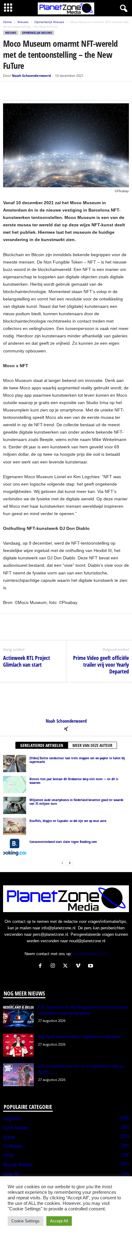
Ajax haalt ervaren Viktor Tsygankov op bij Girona (79, 1036)
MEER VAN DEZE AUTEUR (92, 745)
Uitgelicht (12, 1118)
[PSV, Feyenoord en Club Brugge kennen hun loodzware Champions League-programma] (18, 1015)
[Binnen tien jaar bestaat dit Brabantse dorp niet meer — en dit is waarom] (14, 784)
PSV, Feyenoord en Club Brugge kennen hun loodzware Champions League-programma (83, 1010)
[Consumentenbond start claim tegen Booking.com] (14, 847)
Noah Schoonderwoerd (31, 75)
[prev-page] (62, 863)
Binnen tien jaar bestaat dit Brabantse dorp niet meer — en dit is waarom (73, 780)
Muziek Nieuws (18, 1164)
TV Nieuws (13, 1146)
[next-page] (70, 863)
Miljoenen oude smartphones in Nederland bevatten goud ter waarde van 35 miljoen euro (76, 801)
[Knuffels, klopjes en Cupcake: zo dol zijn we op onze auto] (14, 826)
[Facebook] (9, 91)
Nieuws (23, 22)
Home (7, 22)
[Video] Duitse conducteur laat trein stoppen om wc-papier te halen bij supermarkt (77, 760)
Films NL (11, 1173)
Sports (9, 1137)
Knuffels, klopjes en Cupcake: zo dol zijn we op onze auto (67, 820)
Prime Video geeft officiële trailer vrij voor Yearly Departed (101, 664)
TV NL (8, 1155)
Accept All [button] (59, 1221)
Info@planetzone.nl (90, 953)
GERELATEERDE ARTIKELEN (41, 745)
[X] (23, 91)
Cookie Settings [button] (25, 1221)
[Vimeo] (79, 966)
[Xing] (66, 729)
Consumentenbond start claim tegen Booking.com (63, 841)
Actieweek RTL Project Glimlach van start (26, 661)
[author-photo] (66, 700)
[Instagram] (54, 966)
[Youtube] (91, 966)
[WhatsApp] (37, 91)
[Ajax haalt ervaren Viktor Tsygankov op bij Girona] (18, 1045)
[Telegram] (51, 91)
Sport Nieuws (16, 1127)
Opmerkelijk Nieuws (49, 22)
